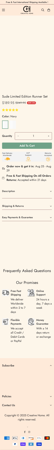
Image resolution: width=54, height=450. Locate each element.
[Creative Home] (27, 10)
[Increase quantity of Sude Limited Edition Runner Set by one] (48, 136)
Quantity (7, 136)
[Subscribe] (49, 387)
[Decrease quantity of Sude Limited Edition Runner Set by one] (18, 136)
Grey (13, 124)
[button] (10, 110)
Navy (5, 124)
